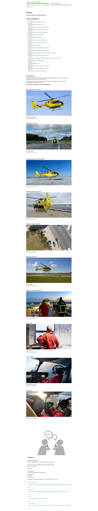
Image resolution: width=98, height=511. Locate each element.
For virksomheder (30, 477)
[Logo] (37, 3)
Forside (27, 6)
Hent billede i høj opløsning (31, 118)
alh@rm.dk (31, 468)
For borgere (29, 475)
